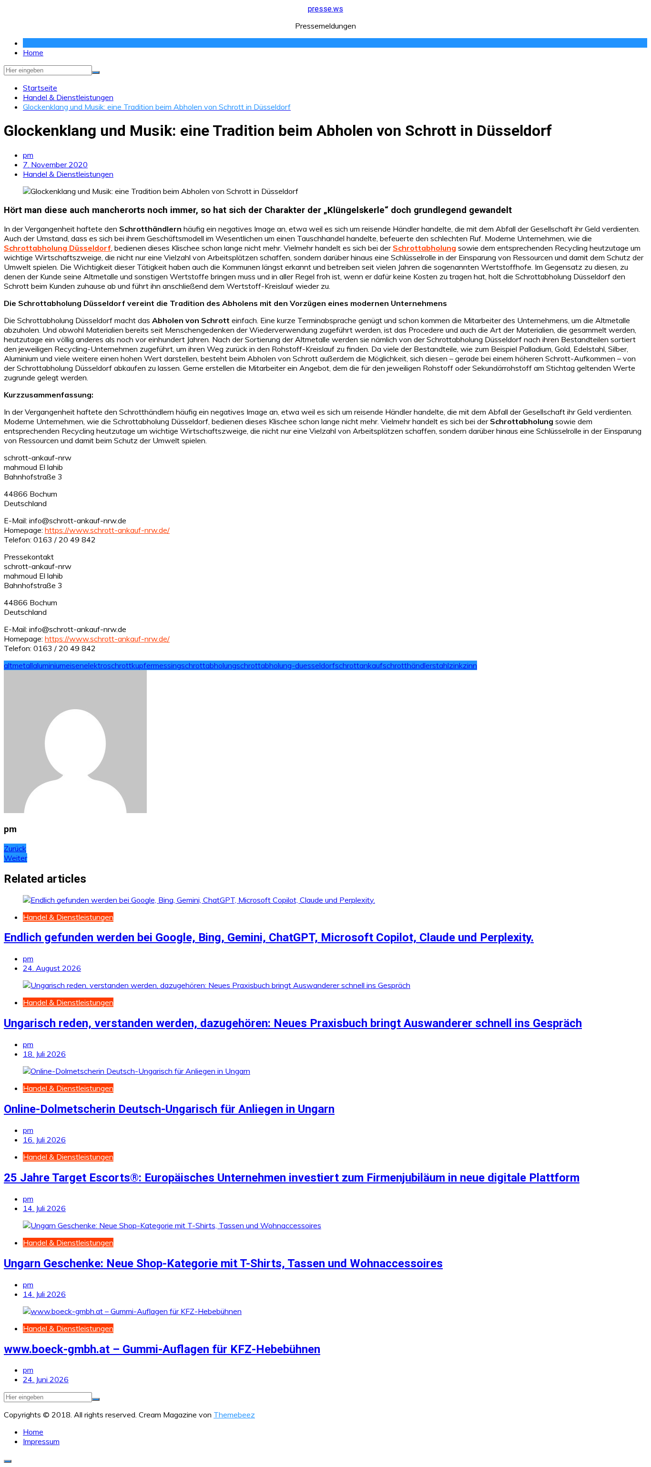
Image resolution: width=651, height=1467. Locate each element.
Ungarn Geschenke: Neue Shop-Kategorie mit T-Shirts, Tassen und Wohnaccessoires (223, 1263)
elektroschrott (108, 665)
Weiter (15, 858)
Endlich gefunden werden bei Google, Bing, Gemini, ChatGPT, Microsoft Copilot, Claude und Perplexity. (269, 937)
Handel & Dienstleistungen (68, 174)
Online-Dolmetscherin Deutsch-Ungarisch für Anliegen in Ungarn (169, 1109)
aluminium (49, 665)
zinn (470, 665)
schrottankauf (359, 665)
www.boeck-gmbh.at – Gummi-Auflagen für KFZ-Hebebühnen (162, 1349)
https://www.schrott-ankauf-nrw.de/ (107, 530)
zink (456, 665)
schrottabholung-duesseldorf (285, 665)
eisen (75, 665)
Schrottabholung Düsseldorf (57, 248)
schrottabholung (208, 665)
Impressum (41, 1441)
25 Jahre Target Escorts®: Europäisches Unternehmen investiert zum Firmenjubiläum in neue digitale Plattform (292, 1177)
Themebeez (234, 1414)
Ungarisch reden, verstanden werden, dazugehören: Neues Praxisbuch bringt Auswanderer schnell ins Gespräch (293, 1023)
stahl (440, 665)
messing (167, 665)
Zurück (15, 848)
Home (33, 52)
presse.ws (325, 8)
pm (28, 155)
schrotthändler (407, 665)
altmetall (18, 665)
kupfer (142, 665)
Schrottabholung (424, 248)
